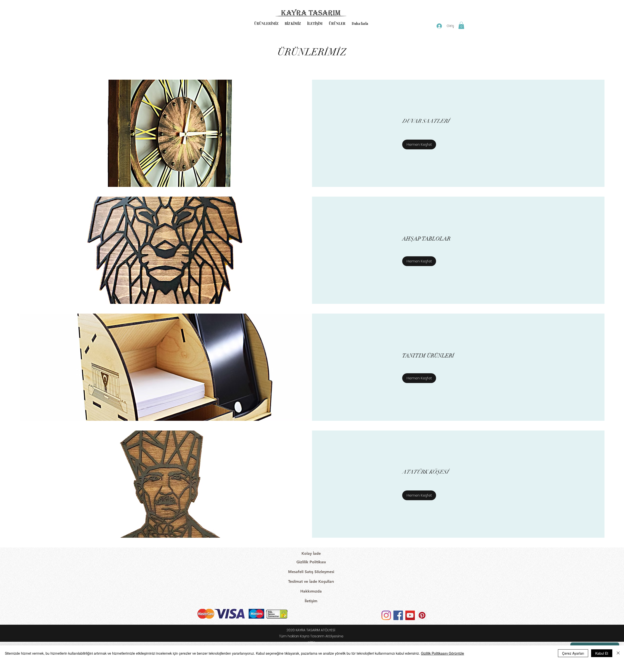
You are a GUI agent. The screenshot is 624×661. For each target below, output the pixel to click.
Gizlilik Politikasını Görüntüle (442, 653)
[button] (461, 25)
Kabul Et (601, 653)
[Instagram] (386, 615)
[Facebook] (398, 615)
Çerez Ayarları (573, 653)
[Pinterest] (422, 615)
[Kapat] (618, 653)
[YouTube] (410, 615)
